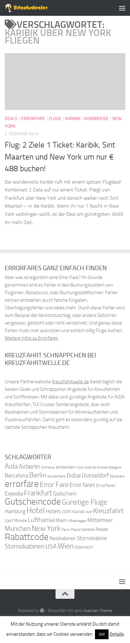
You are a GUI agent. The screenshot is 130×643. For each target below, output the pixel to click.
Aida (11, 466)
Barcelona (16, 475)
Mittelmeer (100, 520)
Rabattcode (27, 537)
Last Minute (16, 520)
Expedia (14, 493)
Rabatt (102, 529)
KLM (89, 512)
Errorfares (105, 485)
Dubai (74, 475)
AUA (80, 467)
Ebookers (117, 476)
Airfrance (48, 467)
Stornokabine (92, 538)
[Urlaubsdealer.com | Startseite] (33, 8)
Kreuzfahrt (108, 511)
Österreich (84, 547)
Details (116, 634)
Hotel (36, 510)
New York (46, 528)
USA (51, 546)
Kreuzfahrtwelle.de (70, 382)
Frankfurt (38, 493)
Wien (66, 545)
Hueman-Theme (97, 610)
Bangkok (115, 467)
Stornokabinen (24, 546)
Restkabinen (63, 538)
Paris (66, 529)
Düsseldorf (95, 475)
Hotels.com (58, 511)
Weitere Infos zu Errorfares (31, 338)
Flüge (55, 118)
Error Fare (54, 485)
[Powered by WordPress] (42, 611)
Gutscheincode (33, 501)
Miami (62, 520)
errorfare (22, 483)
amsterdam (66, 467)
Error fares (82, 484)
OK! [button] (102, 634)
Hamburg (15, 511)
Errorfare (33, 118)
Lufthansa (41, 520)
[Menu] (122, 8)
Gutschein (65, 493)
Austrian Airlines (96, 467)
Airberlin (29, 466)
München (18, 528)
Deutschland (56, 476)
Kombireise (96, 118)
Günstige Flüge (84, 502)
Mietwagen (77, 521)
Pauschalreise (83, 529)
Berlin (37, 475)
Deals (11, 118)
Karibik (72, 118)
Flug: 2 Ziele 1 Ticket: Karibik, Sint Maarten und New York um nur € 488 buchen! (60, 156)
